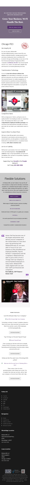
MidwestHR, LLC (10, 480)
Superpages (6, 407)
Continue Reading (15, 332)
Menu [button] (26, 3)
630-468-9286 (18, 165)
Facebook (5, 398)
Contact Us (6, 420)
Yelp (4, 402)
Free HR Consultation (15, 27)
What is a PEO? (14, 196)
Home (4, 418)
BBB (4, 403)
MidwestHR (7, 3)
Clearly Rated (6, 409)
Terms (25, 480)
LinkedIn (5, 400)
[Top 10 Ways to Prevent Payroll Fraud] (15, 340)
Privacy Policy (19, 480)
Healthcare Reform (7, 424)
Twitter (5, 396)
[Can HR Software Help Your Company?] (15, 319)
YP (4, 405)
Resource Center (7, 426)
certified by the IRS (12, 63)
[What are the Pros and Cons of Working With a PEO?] (15, 364)
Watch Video (16, 31)
